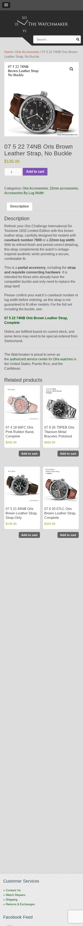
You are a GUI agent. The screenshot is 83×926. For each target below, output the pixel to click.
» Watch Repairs (14, 895)
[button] (6, 5)
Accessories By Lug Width (24, 193)
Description (19, 206)
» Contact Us (12, 890)
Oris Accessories (27, 52)
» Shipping (10, 899)
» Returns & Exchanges (19, 904)
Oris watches (63, 359)
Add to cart (35, 171)
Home (8, 52)
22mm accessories (64, 188)
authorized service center (29, 359)
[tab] (20, 206)
